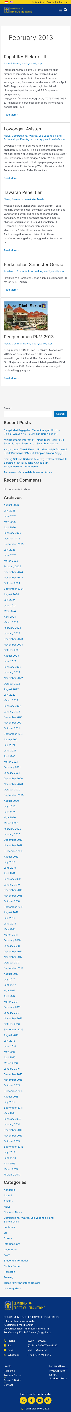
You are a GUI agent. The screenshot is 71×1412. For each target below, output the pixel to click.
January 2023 (12, 672)
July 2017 (9, 979)
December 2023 (13, 639)
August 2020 (11, 800)
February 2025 (12, 566)
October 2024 (12, 583)
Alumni (8, 63)
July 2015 (9, 1102)
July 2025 (9, 549)
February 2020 (12, 828)
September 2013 (13, 1146)
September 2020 (14, 795)
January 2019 (12, 884)
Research (17, 199)
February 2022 (12, 705)
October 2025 (12, 538)
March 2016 (11, 1063)
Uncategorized (12, 1288)
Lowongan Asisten (22, 128)
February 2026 (12, 532)
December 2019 (13, 839)
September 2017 (13, 968)
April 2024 (10, 616)
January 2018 (12, 945)
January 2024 (12, 633)
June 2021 (10, 750)
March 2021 (11, 761)
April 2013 (9, 1163)
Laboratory (36, 139)
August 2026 (11, 504)
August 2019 (11, 856)
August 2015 (11, 1096)
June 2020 (10, 812)
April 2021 (9, 756)
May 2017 (9, 990)
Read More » (11, 114)
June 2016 (10, 1046)
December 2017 (13, 951)
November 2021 (13, 722)
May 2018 (9, 929)
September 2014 (13, 1107)
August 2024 (11, 594)
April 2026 (10, 527)
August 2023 (11, 655)
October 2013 (12, 1141)
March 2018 (11, 934)
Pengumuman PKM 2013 (29, 336)
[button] (61, 10)
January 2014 (12, 1124)
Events (24, 139)
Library (53, 1374)
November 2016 (13, 1018)
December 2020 (13, 778)
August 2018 (11, 912)
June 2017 (10, 984)
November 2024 (13, 577)
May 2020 (10, 817)
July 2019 (9, 862)
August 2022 (11, 689)
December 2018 (13, 890)
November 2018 (13, 895)
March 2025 (11, 560)
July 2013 (9, 1152)
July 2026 (9, 510)
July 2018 (9, 917)
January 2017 (12, 1012)
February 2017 (12, 1007)
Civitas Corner (12, 1266)
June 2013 (10, 1157)
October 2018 (12, 901)
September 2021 (13, 733)
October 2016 (12, 1024)
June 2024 (10, 605)
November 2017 (13, 956)
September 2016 (13, 1029)
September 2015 (13, 1091)
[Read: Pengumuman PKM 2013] (26, 315)
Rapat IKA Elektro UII (25, 56)
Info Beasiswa (12, 1243)
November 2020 (13, 784)
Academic (9, 271)
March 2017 (11, 1001)
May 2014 (9, 1113)
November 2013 (13, 1135)
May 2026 (10, 521)
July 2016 (9, 1040)
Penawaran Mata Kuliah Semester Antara (28, 472)
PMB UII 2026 (57, 1370)
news (7, 1254)
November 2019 (13, 845)
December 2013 (13, 1130)
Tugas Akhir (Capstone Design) (22, 1282)
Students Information (29, 271)
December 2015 (13, 1074)
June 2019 (10, 867)
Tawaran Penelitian (23, 192)
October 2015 (12, 1085)
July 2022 (9, 694)
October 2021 (12, 728)
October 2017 (12, 962)
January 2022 (12, 711)
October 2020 (12, 789)
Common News (21, 343)
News (16, 63)
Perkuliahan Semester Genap (33, 264)
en (5, 1232)
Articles (8, 1201)
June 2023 (10, 661)
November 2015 (13, 1079)
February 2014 (12, 1118)
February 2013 (12, 1174)
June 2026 (10, 516)
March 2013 (11, 1169)
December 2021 (13, 717)
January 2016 (12, 1068)
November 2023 (13, 644)
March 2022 (11, 700)
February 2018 (12, 940)
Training (8, 1277)
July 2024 (9, 599)
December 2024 (13, 572)
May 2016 (9, 1051)
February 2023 (12, 666)
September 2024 (14, 588)
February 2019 (12, 878)
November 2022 (13, 678)
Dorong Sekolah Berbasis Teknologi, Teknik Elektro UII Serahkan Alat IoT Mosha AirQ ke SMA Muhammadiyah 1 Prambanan (35, 463)
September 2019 (13, 851)
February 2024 (12, 627)
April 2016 (9, 1057)
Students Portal (58, 1378)
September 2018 (13, 906)
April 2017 (9, 996)
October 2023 (12, 650)
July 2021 (9, 744)
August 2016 (11, 1035)
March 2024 (11, 622)
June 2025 (10, 555)
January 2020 (12, 834)
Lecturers (9, 1227)
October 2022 (12, 683)
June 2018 (10, 923)
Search (8, 408)
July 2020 (9, 806)
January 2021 (12, 772)
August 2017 (11, 973)
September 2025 (13, 544)
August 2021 (11, 739)
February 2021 (12, 767)
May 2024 (10, 611)
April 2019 (9, 873)
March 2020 (11, 823)
